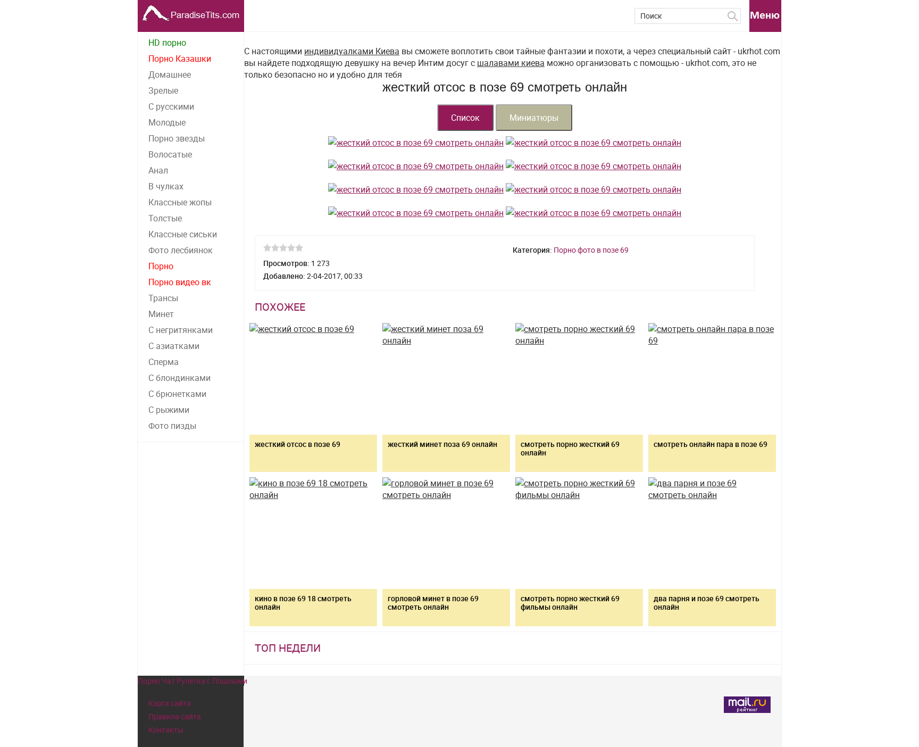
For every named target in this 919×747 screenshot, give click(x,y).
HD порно (167, 42)
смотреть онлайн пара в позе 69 (710, 444)
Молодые (167, 122)
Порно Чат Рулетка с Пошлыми (192, 681)
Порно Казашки (179, 58)
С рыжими (168, 410)
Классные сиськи (182, 234)
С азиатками (173, 346)
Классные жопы (180, 202)
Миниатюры (533, 117)
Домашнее (169, 74)
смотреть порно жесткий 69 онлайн (570, 448)
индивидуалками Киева (351, 51)
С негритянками (180, 330)
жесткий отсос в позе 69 (297, 444)
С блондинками (179, 378)
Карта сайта (169, 703)
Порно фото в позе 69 (591, 250)
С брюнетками (177, 394)
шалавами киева (511, 63)
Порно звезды (176, 138)
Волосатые (170, 154)
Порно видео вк (179, 282)
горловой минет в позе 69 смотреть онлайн (433, 602)
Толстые (165, 218)
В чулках (165, 186)
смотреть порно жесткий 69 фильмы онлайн (570, 602)
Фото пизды (172, 425)
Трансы (163, 298)
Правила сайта (174, 716)
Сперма (163, 362)
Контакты (165, 730)
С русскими (171, 106)
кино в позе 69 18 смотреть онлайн (303, 602)
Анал (158, 170)
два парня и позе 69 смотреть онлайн (706, 602)
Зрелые (163, 90)
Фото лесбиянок (180, 250)
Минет (161, 314)
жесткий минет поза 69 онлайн (442, 444)
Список (465, 117)
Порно (160, 266)
